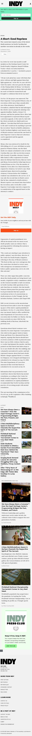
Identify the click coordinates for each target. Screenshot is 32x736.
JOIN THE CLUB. (10, 646)
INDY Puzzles (4, 682)
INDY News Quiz (5, 684)
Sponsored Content (6, 687)
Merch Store (4, 716)
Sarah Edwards (7, 522)
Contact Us (4, 700)
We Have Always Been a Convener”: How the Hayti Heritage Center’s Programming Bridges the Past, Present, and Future (10, 415)
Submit (2, 721)
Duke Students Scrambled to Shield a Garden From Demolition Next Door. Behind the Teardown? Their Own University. (10, 449)
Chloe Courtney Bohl (8, 606)
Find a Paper (4, 692)
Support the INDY (5, 714)
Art (2, 465)
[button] (16, 215)
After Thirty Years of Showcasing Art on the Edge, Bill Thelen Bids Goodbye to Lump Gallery (9, 472)
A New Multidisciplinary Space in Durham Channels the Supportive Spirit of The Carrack (10, 427)
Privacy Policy (4, 705)
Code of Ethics (5, 703)
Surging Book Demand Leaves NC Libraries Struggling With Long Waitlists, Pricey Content (10, 461)
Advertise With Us (5, 719)
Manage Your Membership (7, 724)
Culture (3, 421)
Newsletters (4, 689)
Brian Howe (6, 565)
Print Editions (4, 679)
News (3, 35)
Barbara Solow (6, 49)
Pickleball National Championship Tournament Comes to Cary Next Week (9, 437)
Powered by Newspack (6, 733)
